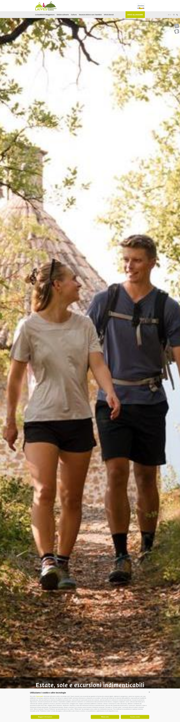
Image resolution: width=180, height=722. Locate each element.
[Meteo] (176, 26)
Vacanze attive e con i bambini (90, 15)
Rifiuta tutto (105, 717)
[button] (149, 692)
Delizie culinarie (63, 15)
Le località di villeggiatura (44, 15)
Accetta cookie (135, 717)
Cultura (74, 15)
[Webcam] (176, 31)
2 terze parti (39, 696)
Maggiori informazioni (45, 717)
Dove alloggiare (135, 15)
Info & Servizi (109, 15)
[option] (90, 364)
